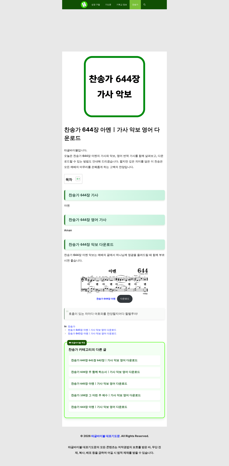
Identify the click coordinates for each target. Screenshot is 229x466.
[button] (144, 4)
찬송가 (135, 4)
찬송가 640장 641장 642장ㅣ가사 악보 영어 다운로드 (104, 360)
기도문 (108, 4)
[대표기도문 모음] (84, 4)
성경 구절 (95, 4)
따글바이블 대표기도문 (105, 436)
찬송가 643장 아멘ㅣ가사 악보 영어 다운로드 (92, 333)
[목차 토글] (77, 179)
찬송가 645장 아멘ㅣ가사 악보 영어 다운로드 (92, 330)
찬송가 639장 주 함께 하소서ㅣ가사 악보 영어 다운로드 (105, 371)
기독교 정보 (121, 4)
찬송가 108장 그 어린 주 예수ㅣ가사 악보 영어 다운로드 (106, 395)
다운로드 (124, 298)
